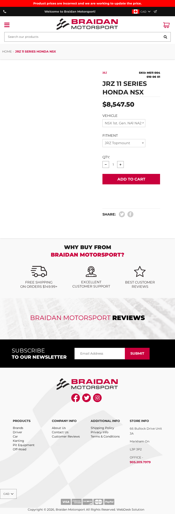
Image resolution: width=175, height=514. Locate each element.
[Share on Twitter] (122, 214)
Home (7, 51)
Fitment (110, 136)
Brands (18, 428)
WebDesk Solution (130, 509)
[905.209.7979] (5, 11)
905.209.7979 (140, 462)
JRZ (104, 73)
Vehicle (110, 116)
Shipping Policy (102, 428)
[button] (141, 11)
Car (15, 436)
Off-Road (19, 449)
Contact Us (60, 432)
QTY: (106, 157)
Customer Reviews (66, 436)
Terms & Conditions (105, 436)
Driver (17, 432)
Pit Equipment (24, 445)
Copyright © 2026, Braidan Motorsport (56, 509)
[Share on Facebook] (129, 214)
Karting (18, 441)
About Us (59, 428)
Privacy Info (99, 432)
